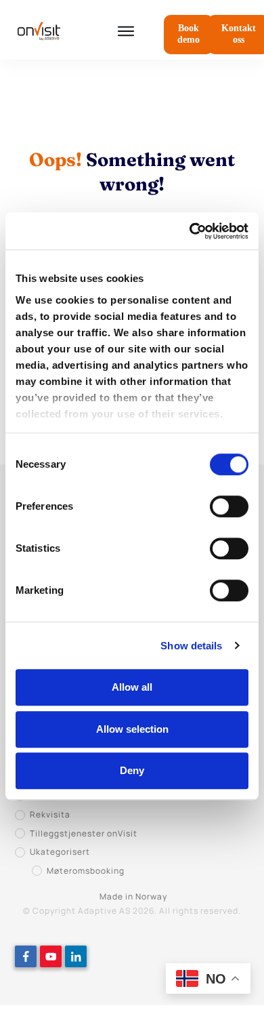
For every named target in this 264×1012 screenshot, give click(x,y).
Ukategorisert (60, 851)
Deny (132, 770)
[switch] (229, 506)
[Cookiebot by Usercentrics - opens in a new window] (189, 231)
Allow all (132, 687)
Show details (191, 645)
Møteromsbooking (86, 870)
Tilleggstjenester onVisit (83, 833)
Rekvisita (50, 814)
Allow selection (132, 729)
